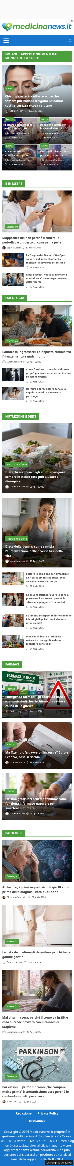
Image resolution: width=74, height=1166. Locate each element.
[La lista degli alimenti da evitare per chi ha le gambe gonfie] (37, 926)
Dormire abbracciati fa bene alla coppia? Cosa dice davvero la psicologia (46, 392)
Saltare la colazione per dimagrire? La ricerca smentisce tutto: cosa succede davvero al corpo (47, 577)
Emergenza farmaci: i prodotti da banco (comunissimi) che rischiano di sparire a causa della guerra (35, 701)
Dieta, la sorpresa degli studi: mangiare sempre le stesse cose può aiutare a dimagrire (35, 476)
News (9, 88)
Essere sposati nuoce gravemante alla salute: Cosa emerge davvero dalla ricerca (46, 278)
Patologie (11, 876)
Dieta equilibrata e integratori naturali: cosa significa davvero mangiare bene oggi (45, 640)
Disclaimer (37, 1121)
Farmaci (10, 688)
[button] (70, 40)
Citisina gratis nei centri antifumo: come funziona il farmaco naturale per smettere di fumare (36, 803)
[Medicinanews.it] (37, 27)
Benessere (13, 184)
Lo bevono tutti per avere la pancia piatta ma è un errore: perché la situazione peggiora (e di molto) (47, 598)
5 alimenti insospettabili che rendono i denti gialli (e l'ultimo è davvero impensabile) (49, 619)
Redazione (23, 1113)
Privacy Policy (48, 1113)
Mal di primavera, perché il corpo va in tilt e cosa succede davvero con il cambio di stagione (35, 1022)
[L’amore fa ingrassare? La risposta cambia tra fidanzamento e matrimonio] (37, 326)
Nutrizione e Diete (16, 464)
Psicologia (14, 298)
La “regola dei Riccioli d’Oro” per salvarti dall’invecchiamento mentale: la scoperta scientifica (45, 258)
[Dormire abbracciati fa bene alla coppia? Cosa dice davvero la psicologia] (13, 393)
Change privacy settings (59, 1162)
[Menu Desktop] (6, 40)
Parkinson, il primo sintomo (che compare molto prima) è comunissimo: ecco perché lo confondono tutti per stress (35, 1091)
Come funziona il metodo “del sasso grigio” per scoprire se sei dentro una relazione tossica (48, 373)
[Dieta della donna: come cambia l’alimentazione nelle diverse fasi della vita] (37, 532)
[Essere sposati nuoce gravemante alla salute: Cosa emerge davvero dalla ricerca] (13, 279)
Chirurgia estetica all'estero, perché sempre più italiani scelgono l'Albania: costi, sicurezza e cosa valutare (34, 101)
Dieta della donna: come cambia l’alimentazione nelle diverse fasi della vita (34, 551)
